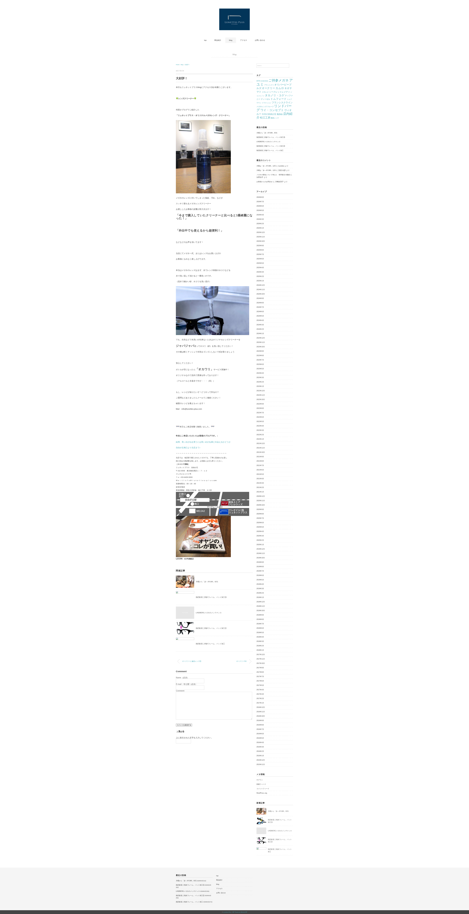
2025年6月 (260, 259)
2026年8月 (260, 197)
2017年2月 (260, 698)
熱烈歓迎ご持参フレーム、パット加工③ (211, 597)
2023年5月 (260, 369)
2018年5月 (260, 632)
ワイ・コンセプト (272, 110)
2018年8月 (260, 619)
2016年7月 (260, 729)
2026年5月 (260, 210)
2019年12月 (260, 549)
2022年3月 (260, 430)
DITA (258, 81)
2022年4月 (260, 426)
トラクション (266, 103)
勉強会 (280, 114)
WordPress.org (261, 793)
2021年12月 (260, 443)
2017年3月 (260, 694)
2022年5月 (260, 421)
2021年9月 (260, 457)
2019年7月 (260, 571)
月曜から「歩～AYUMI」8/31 (207, 582)
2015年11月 (260, 764)
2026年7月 (260, 202)
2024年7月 (260, 307)
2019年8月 (260, 566)
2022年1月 (260, 439)
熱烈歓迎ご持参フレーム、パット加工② (211, 628)
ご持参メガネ (278, 80)
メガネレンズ (261, 106)
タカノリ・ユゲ (274, 95)
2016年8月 (260, 725)
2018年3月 (260, 641)
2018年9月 (260, 615)
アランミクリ (269, 85)
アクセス (243, 40)
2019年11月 (260, 553)
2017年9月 (260, 668)
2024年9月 (260, 298)
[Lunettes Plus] (234, 10)
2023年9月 (260, 351)
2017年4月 (260, 690)
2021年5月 (260, 474)
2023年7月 (260, 360)
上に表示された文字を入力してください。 (194, 738)
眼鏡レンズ (275, 118)
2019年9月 (260, 562)
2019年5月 (260, 580)
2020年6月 (260, 523)
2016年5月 (260, 738)
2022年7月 (260, 413)
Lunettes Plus (227, 912)
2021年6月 (260, 470)
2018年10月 (260, 610)
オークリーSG (241, 661)
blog (230, 40)
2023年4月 (260, 373)
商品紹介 (217, 40)
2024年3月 (260, 325)
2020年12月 (260, 496)
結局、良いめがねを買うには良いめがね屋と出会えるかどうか (203, 442)
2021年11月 (260, 448)
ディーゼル (265, 99)
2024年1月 (260, 333)
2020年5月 (260, 527)
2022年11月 (260, 395)
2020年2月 (260, 540)
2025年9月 (260, 245)
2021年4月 (260, 479)
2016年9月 (260, 720)
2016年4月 (260, 742)
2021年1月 (260, 492)
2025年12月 (260, 232)
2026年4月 (260, 215)
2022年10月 (260, 399)
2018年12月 (260, 602)
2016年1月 (260, 756)
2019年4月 (260, 584)
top (205, 40)
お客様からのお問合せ (264, 182)
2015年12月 (260, 760)
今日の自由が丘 (269, 114)
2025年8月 (260, 250)
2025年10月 (260, 241)
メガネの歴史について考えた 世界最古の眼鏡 (273, 175)
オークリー (268, 88)
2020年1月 (260, 544)
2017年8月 (260, 672)
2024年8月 (260, 303)
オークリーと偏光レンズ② (191, 661)
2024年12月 (260, 285)
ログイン (259, 780)
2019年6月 (260, 575)
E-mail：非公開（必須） (186, 684)
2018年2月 (260, 646)
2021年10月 (260, 452)
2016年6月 (260, 734)
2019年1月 (260, 597)
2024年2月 (260, 329)
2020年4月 (260, 531)
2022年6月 (260, 417)
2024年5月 (260, 316)
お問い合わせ (260, 40)
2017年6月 (260, 681)
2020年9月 (260, 509)
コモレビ (265, 92)
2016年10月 (260, 716)
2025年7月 (260, 254)
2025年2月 (260, 276)
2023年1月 (260, 386)
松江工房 (265, 117)
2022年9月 (260, 404)
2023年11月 (260, 342)
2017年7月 (260, 676)
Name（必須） (182, 678)
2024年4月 (260, 320)
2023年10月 (260, 347)
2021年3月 (260, 483)
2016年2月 (260, 751)
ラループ (270, 106)
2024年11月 (260, 289)
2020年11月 (260, 501)
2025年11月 (260, 237)
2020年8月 (260, 514)
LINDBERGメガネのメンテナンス (209, 613)
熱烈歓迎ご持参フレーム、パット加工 (210, 644)
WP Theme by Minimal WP (239, 912)
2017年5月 (260, 685)
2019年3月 (260, 588)
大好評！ (187, 64)
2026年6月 (260, 206)
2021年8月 (260, 461)
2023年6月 (260, 364)
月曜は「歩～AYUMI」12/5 (266, 166)
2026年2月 (260, 223)
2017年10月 (260, 663)
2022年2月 (260, 435)
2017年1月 (260, 703)
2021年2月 (260, 487)
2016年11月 (260, 712)
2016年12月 (260, 707)
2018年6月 (260, 628)
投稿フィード (261, 784)
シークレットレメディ (279, 92)
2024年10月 (260, 294)
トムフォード (279, 98)
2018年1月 (260, 650)
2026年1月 (260, 228)
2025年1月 (260, 281)
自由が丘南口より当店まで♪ (188, 448)
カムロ (280, 88)
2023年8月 (260, 355)
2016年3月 (260, 747)
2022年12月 (260, 391)
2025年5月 (260, 263)
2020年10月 (260, 505)
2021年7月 (260, 465)
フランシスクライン (282, 102)
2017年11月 (260, 659)
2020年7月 (260, 518)
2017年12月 (260, 654)
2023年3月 (260, 377)
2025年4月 (260, 267)
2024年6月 (260, 311)
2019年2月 (260, 593)
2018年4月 (260, 637)
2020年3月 (260, 536)
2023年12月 (260, 338)
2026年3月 (260, 219)
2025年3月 (260, 272)
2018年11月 (260, 606)
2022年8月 (260, 408)
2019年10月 (260, 558)
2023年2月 (260, 382)
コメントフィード (262, 789)
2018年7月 (260, 624)
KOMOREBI (264, 81)
